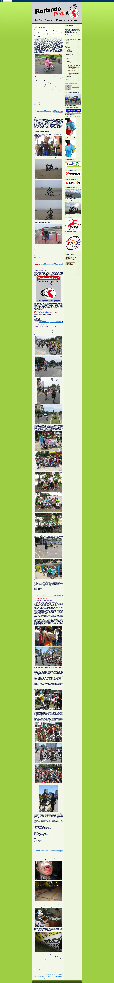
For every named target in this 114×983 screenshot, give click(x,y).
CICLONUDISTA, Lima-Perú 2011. (43, 600)
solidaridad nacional (59, 974)
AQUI (42, 249)
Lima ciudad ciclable (59, 111)
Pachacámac (43, 264)
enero (68, 77)
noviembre (69, 51)
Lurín (39, 264)
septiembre (69, 54)
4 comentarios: (58, 972)
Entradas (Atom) (44, 978)
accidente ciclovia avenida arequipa (46, 973)
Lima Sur (40, 322)
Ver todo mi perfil (75, 87)
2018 (67, 43)
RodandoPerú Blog (69, 258)
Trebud (62, 112)
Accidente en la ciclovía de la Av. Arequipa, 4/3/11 (48, 855)
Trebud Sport (68, 263)
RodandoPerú (37, 104)
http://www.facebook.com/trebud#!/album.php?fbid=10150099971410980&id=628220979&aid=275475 (44, 966)
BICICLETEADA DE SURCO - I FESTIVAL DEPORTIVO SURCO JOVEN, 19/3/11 (45, 327)
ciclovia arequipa (55, 973)
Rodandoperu (58, 596)
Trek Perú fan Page (69, 264)
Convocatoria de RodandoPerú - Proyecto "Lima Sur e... (73, 68)
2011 (67, 49)
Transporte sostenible (56, 112)
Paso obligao (47, 264)
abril (68, 61)
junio (68, 58)
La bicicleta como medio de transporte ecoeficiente (47, 111)
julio (68, 57)
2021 (67, 40)
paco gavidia (61, 973)
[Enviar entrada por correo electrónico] (62, 110)
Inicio (49, 976)
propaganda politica (48, 974)
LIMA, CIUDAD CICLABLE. (41, 27)
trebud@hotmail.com (42, 311)
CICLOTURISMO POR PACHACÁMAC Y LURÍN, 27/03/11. (74, 66)
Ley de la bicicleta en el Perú (45, 850)
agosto (68, 55)
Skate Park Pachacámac (59, 264)
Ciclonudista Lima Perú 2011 (45, 849)
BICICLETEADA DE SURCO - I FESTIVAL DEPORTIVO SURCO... (73, 70)
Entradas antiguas (58, 976)
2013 (67, 46)
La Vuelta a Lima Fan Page (71, 257)
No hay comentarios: (57, 110)
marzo (68, 62)
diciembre (69, 50)
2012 (67, 47)
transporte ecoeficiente (59, 850)
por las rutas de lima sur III (53, 322)
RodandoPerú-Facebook (49, 585)
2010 (67, 79)
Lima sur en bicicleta (45, 322)
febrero (68, 76)
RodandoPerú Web (69, 260)
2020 (67, 42)
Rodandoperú (51, 112)
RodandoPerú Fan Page (70, 259)
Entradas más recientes (39, 976)
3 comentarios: (58, 321)
